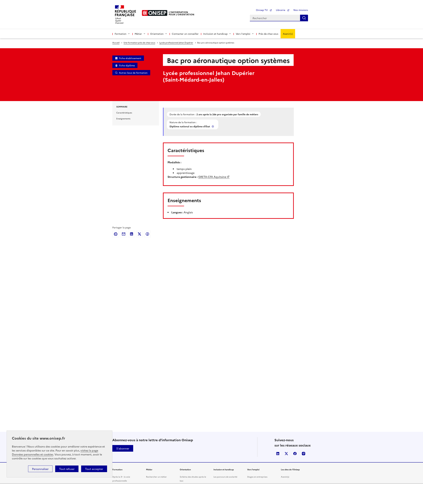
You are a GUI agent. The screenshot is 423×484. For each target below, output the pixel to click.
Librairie (281, 10)
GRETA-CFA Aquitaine (212, 177)
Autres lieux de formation (133, 72)
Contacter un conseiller (185, 33)
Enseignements (123, 118)
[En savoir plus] (213, 126)
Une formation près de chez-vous (139, 42)
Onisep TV (262, 10)
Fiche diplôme (127, 65)
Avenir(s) (288, 33)
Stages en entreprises (257, 476)
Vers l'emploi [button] (243, 33)
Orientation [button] (157, 33)
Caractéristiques (124, 112)
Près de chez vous (268, 33)
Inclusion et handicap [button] (215, 33)
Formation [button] (120, 33)
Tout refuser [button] (67, 469)
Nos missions (300, 10)
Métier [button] (138, 33)
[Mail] (123, 234)
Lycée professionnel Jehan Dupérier (176, 42)
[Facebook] (147, 234)
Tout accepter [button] (94, 469)
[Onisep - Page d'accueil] (154, 13)
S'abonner (122, 448)
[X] (139, 234)
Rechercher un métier (156, 476)
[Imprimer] (115, 234)
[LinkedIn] (131, 234)
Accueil (115, 42)
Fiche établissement (130, 58)
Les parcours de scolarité (225, 476)
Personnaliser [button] (40, 469)
